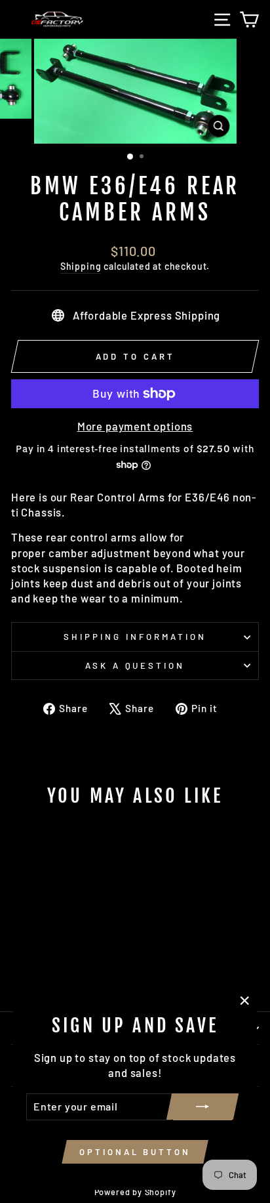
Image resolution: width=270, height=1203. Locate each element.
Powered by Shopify (135, 1192)
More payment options (135, 426)
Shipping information (135, 636)
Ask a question (135, 665)
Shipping (81, 266)
